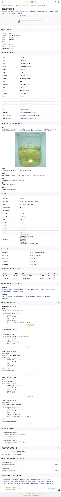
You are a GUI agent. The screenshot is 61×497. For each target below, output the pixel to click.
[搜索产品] (55, 2)
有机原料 (18, 5)
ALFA (35, 261)
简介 (9, 11)
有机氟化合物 (25, 5)
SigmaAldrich (37, 255)
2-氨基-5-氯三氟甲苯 (18, 289)
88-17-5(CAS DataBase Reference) (28, 112)
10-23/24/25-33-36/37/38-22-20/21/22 (29, 201)
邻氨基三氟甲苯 (41, 5)
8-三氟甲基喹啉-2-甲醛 (19, 296)
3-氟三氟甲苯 (15, 479)
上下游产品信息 (49, 11)
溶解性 (13, 11)
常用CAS (29, 493)
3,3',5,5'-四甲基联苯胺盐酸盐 (38, 479)
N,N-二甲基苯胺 (34, 483)
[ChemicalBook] (30, 2)
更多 (59, 302)
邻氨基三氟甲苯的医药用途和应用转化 (17, 452)
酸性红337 (39, 296)
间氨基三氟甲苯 (49, 483)
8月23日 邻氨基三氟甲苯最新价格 (9, 440)
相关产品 (20, 13)
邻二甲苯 (10, 483)
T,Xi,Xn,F (22, 198)
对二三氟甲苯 (17, 483)
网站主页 (4, 5)
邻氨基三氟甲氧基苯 (19, 481)
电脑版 (29, 495)
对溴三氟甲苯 (50, 481)
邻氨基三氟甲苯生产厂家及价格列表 (13, 459)
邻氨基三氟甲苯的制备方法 (14, 454)
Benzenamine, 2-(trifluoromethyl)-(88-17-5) (30, 115)
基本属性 (4, 11)
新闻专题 (8, 13)
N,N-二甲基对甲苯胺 (24, 479)
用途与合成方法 (20, 11)
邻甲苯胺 (4, 483)
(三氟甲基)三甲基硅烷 (18, 291)
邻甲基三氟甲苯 (25, 483)
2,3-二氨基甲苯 (5, 481)
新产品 (40, 493)
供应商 (56, 11)
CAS (24, 493)
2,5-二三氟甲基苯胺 (30, 481)
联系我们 (25, 495)
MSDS (26, 11)
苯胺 (54, 289)
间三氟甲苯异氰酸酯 (30, 296)
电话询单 (31, 325)
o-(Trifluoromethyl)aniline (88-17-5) (28, 118)
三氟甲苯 (42, 483)
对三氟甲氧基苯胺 (6, 479)
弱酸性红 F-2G (5, 298)
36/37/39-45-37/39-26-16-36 (26, 204)
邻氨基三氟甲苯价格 (7, 428)
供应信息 (14, 13)
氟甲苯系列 (33, 5)
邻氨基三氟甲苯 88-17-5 (7, 462)
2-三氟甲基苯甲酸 (41, 481)
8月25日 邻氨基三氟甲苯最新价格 (9, 432)
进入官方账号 (51, 488)
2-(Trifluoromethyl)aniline (40, 252)
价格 (3, 13)
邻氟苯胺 (48, 479)
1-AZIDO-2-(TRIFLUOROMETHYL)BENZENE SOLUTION (38, 289)
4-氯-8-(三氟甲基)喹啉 (7, 296)
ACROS (36, 258)
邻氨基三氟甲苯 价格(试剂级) (37, 11)
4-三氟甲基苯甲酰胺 (6, 291)
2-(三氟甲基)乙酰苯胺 (7, 289)
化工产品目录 (11, 5)
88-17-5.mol (12, 46)
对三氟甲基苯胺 (46, 296)
